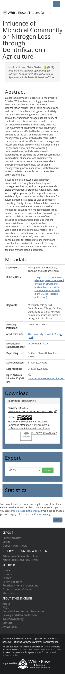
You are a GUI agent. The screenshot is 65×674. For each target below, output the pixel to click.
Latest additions (12, 582)
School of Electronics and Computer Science (41, 649)
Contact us (40, 514)
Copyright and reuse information (23, 611)
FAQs (5, 607)
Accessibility (9, 626)
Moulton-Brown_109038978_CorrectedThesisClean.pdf (32, 409)
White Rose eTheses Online (29, 12)
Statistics (8, 593)
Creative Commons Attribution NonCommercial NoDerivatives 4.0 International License (29, 425)
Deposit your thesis (14, 545)
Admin (57, 519)
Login (6, 542)
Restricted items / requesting (20, 585)
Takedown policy (13, 619)
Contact (7, 623)
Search (6, 578)
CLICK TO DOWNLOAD (44, 433)
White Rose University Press (20, 560)
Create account (11, 538)
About (6, 604)
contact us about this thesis (24, 510)
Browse (7, 574)
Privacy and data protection (19, 615)
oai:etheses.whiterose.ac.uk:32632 (46, 378)
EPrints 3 (48, 646)
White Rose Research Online (20, 556)
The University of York (40, 334)
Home (6, 570)
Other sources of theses (17, 589)
